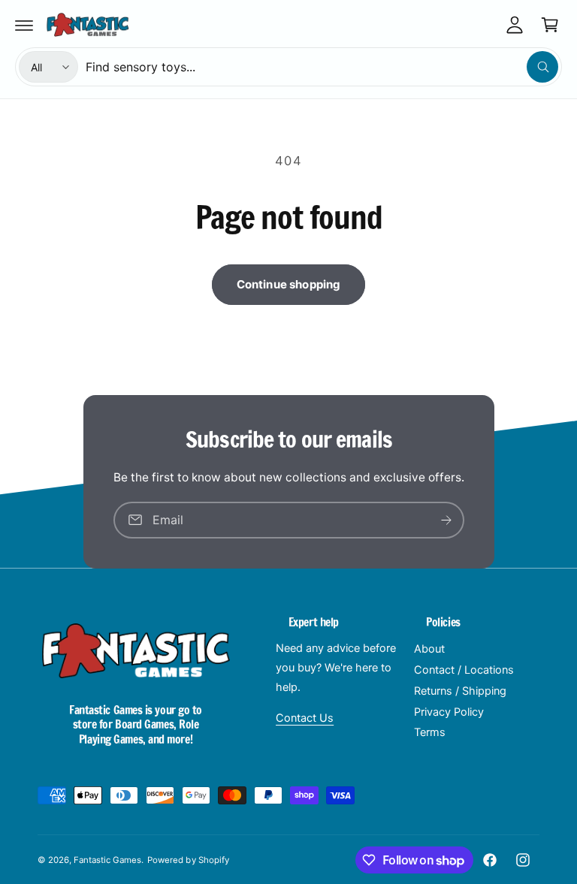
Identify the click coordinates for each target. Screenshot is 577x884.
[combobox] (322, 66)
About (429, 649)
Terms (430, 732)
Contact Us (305, 718)
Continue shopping (289, 284)
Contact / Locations (464, 670)
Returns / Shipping (460, 691)
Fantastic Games (107, 860)
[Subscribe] (446, 520)
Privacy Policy (449, 712)
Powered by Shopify (187, 860)
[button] (24, 24)
